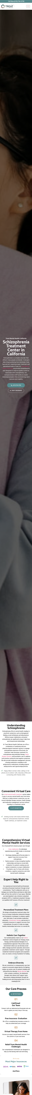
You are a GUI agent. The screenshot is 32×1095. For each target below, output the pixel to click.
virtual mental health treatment (13, 794)
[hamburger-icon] (28, 6)
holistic (26, 938)
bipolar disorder (22, 971)
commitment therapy (15, 920)
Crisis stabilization (13, 849)
